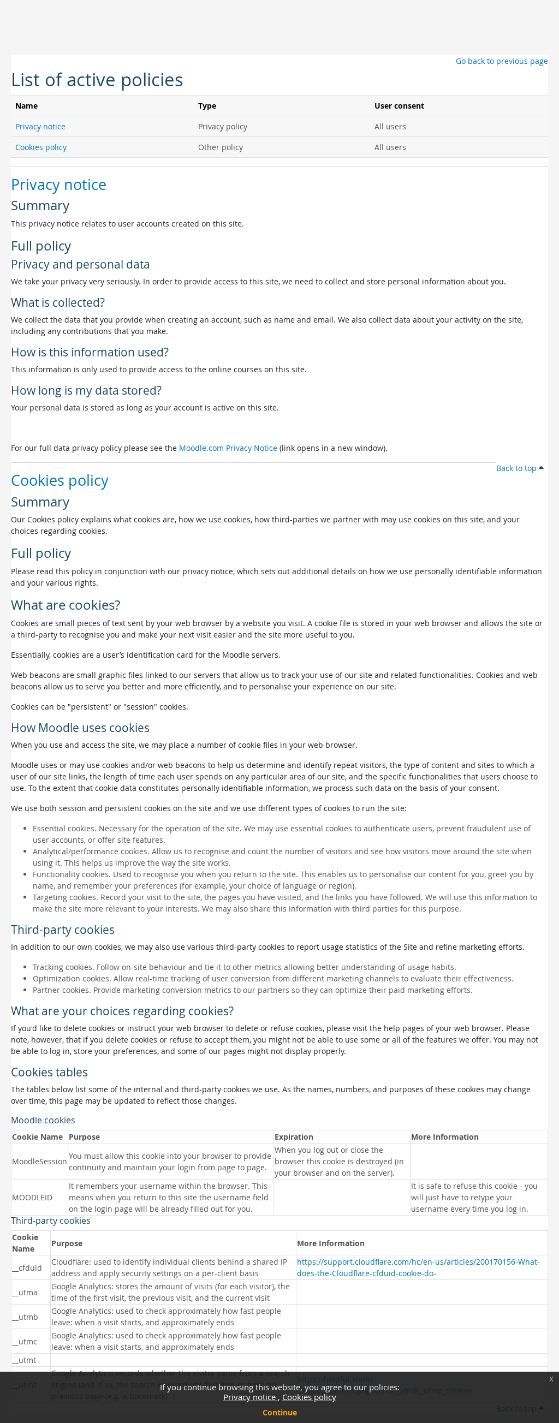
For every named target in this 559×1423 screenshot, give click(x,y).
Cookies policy (309, 1396)
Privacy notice (250, 1396)
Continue (280, 1412)
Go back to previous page (502, 61)
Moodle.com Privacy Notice (228, 448)
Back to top (517, 468)
